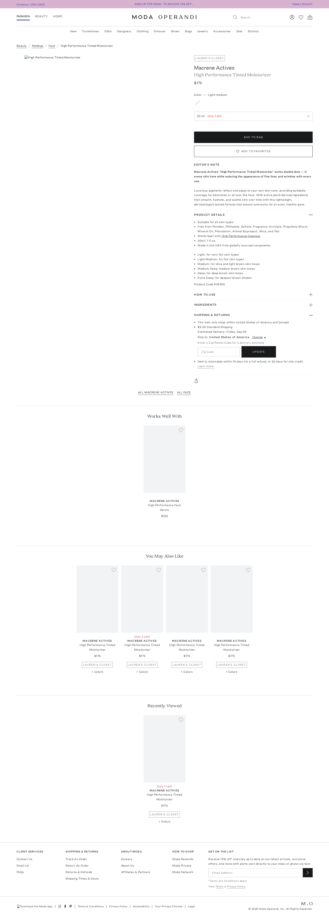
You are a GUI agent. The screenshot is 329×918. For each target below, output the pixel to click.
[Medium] (214, 102)
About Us (127, 865)
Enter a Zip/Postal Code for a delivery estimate (231, 342)
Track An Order (76, 859)
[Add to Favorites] (181, 430)
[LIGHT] (197, 102)
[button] (104, 122)
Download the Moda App (36, 906)
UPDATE (258, 351)
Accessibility (141, 906)
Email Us (23, 865)
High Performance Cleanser (241, 236)
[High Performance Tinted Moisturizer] (97, 599)
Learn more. (206, 366)
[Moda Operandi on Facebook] (65, 906)
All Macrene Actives (155, 392)
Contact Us (25, 859)
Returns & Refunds (79, 872)
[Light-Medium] (206, 102)
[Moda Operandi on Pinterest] (70, 906)
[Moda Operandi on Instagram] (60, 906)
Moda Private (181, 865)
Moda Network (182, 872)
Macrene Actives (214, 67)
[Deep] (231, 102)
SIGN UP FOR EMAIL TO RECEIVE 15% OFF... (164, 4)
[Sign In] (292, 17)
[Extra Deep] (240, 102)
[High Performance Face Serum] (164, 459)
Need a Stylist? (302, 4)
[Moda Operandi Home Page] (164, 17)
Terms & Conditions (91, 906)
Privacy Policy (118, 906)
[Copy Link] (253, 381)
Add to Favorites (256, 151)
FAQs (20, 872)
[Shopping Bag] (310, 17)
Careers (126, 859)
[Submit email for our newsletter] (308, 872)
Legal (191, 906)
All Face (184, 392)
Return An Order (77, 865)
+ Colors (97, 671)
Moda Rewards (182, 859)
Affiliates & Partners (135, 872)
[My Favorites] (301, 17)
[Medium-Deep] (223, 102)
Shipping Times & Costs (82, 878)
